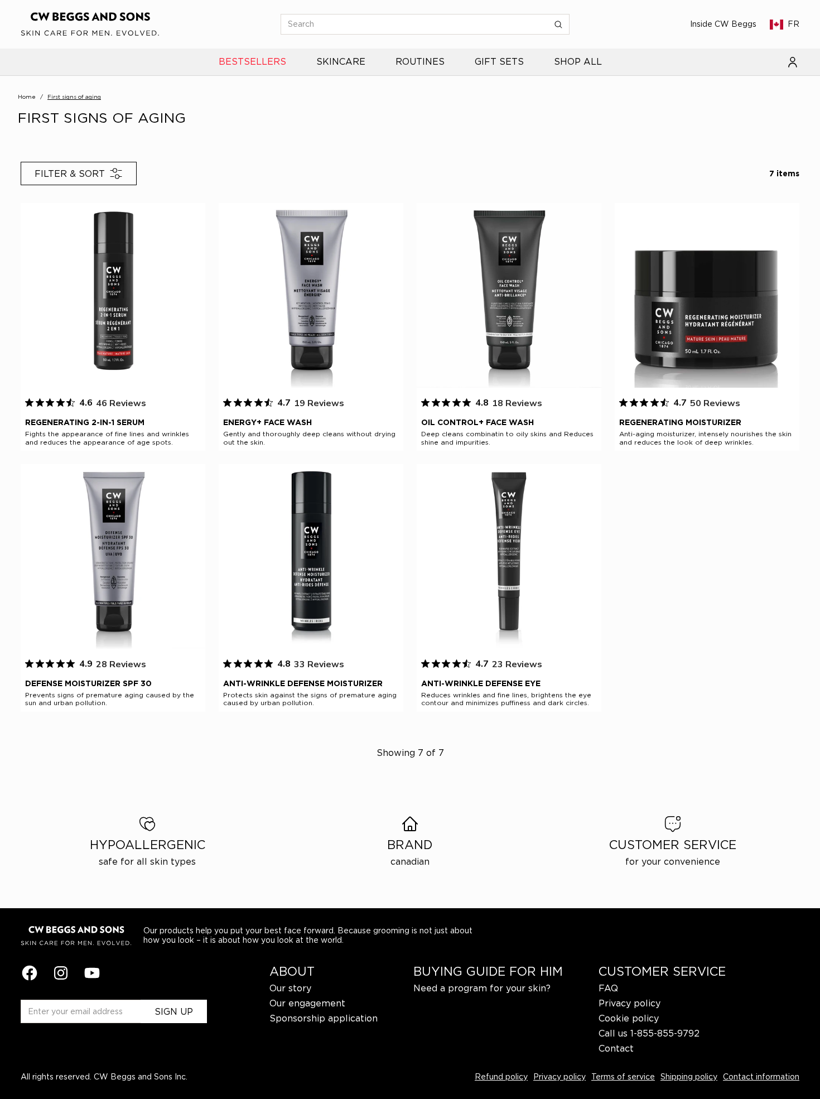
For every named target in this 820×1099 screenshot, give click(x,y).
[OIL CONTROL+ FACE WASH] (509, 295)
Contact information (761, 1076)
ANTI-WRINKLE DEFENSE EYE (481, 683)
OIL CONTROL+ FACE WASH (477, 422)
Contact (616, 1048)
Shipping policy (688, 1076)
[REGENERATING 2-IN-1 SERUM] (113, 295)
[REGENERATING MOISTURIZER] (707, 295)
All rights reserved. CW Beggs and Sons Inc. (104, 1076)
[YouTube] (92, 973)
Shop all (578, 62)
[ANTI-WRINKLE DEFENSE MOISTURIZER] (311, 556)
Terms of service (623, 1076)
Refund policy (501, 1076)
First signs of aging (74, 97)
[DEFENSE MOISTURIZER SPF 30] (113, 556)
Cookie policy (629, 1018)
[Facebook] (29, 973)
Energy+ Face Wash (267, 422)
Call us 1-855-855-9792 (649, 1033)
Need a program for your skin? (482, 988)
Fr (793, 24)
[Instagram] (61, 973)
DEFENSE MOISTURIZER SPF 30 (88, 683)
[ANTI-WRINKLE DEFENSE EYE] (509, 556)
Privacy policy (629, 1003)
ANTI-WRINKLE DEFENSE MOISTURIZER (303, 683)
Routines (420, 62)
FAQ (608, 988)
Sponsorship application (323, 1018)
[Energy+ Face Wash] (311, 295)
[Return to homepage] (76, 936)
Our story (290, 988)
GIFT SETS (499, 62)
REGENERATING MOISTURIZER (680, 422)
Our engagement (307, 1003)
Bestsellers (252, 62)
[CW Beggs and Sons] (90, 24)
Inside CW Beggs (723, 24)
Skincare (340, 62)
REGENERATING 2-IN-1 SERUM (84, 422)
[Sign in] (792, 62)
